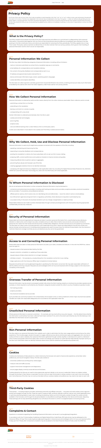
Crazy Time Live (56, 2)
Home (8, 7)
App (63, 2)
